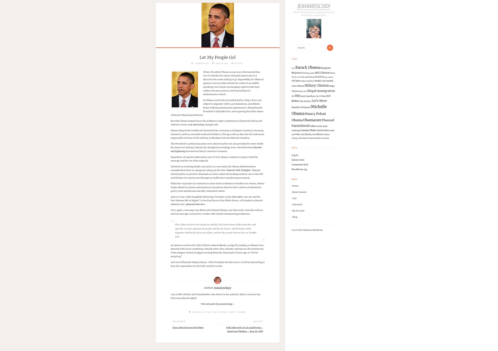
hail (215, 312)
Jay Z (318, 96)
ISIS (297, 96)
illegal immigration (321, 91)
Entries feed (298, 160)
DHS (298, 77)
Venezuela (325, 138)
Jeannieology (313, 7)
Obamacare (312, 120)
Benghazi (325, 68)
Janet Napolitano (308, 96)
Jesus (323, 96)
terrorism (303, 138)
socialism (317, 134)
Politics (313, 126)
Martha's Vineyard (301, 107)
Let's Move (319, 101)
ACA (293, 68)
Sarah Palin (323, 130)
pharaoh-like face (195, 204)
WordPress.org (299, 169)
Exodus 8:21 (198, 312)
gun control (328, 77)
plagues (224, 312)
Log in (295, 155)
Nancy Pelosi (315, 114)
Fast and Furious (308, 77)
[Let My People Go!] (218, 25)
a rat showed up (196, 124)
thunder (241, 312)
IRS (293, 96)
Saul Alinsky (306, 134)
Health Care (320, 81)
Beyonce (297, 72)
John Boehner (305, 101)
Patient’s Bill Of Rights (238, 170)
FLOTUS (319, 77)
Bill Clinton (322, 72)
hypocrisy (303, 91)
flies (208, 312)
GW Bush (296, 81)
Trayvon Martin (314, 138)
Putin (319, 126)
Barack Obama (307, 67)
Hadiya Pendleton (307, 81)
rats (232, 312)
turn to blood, (219, 245)
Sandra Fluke (308, 130)
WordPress (318, 230)
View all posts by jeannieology (218, 304)
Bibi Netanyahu (308, 73)
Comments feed (300, 164)
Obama (297, 120)
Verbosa (306, 230)
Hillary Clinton (317, 86)
